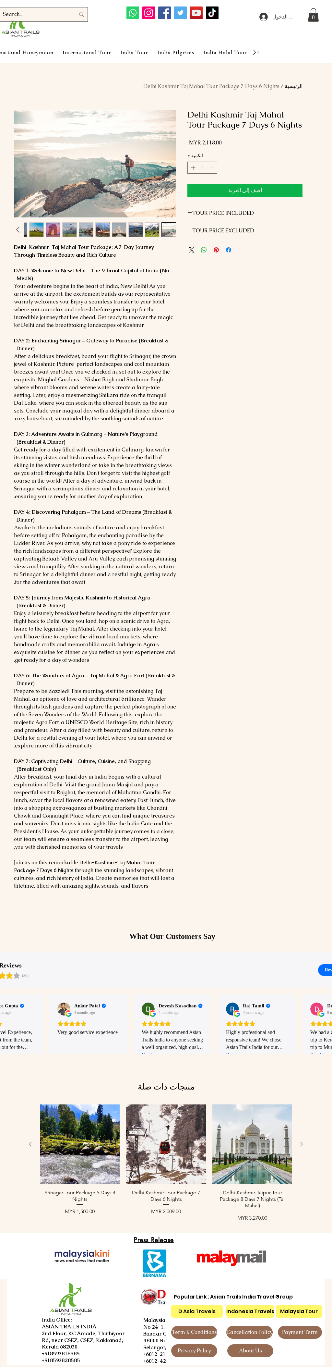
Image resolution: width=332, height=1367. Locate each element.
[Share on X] (192, 250)
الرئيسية (293, 86)
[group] (166, 1163)
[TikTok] (212, 12)
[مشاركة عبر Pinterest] (216, 250)
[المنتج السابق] (301, 1144)
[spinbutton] (202, 167)
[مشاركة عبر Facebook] (228, 250)
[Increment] (192, 167)
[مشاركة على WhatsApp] (204, 250)
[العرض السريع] (252, 1144)
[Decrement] (212, 167)
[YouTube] (196, 12)
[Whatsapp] (132, 12)
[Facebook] (164, 12)
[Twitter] (180, 12)
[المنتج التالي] (30, 1144)
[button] (313, 15)
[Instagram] (148, 12)
